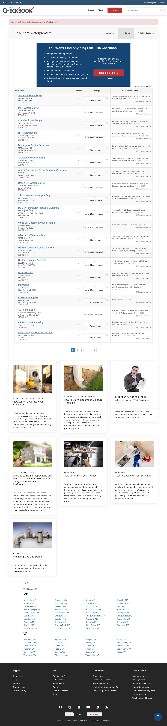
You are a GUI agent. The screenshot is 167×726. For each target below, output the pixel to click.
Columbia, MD (61, 603)
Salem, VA (89, 649)
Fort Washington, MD (32, 609)
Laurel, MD (28, 616)
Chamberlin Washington (30, 120)
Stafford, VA (60, 652)
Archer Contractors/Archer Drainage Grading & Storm (42, 171)
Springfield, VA (29, 652)
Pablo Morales (25, 272)
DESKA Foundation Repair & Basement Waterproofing (38, 209)
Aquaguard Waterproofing (31, 157)
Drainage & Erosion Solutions (33, 145)
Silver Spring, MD (92, 625)
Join (115, 10)
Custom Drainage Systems (32, 260)
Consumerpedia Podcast (104, 691)
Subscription (59, 680)
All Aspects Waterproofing (31, 235)
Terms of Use (19, 687)
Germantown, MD (31, 613)
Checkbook (98, 676)
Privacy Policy (19, 691)
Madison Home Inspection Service (36, 247)
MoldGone (23, 285)
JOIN (69, 714)
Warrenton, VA (29, 655)
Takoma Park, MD (31, 628)
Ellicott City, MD (92, 606)
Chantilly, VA (60, 642)
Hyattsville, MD (92, 613)
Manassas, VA (123, 646)
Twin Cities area (140, 694)
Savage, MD (28, 625)
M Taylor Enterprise (28, 297)
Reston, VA (59, 649)
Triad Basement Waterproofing (34, 195)
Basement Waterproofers (33, 33)
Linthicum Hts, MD (124, 616)
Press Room (58, 683)
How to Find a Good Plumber (81, 474)
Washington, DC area (142, 698)
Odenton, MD (29, 619)
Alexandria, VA (29, 639)
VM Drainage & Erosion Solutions (35, 332)
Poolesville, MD (123, 619)
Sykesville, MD (123, 625)
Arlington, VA (90, 639)
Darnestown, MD (30, 606)
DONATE (94, 714)
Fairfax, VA (90, 642)
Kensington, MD (123, 613)
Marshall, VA (28, 649)
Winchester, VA (61, 655)
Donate (91, 10)
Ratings (126, 33)
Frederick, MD (61, 609)
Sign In (101, 10)
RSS (55, 694)
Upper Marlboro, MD (63, 628)
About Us (17, 683)
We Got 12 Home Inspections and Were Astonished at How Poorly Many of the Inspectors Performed (32, 479)
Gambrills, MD (123, 609)
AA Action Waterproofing (30, 322)
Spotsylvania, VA (124, 649)
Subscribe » (109, 73)
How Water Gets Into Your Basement (29, 402)
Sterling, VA (90, 652)
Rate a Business (60, 691)
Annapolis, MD (29, 600)
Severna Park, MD (62, 625)
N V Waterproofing (27, 133)
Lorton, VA (59, 646)
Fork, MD (121, 606)
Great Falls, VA (29, 646)
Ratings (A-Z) (59, 676)
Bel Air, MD (90, 600)
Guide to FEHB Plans (103, 680)
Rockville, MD (61, 622)
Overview (109, 33)
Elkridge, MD (60, 606)
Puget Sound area (141, 687)
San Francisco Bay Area (143, 691)
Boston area (138, 676)
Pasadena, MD (91, 619)
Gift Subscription (100, 683)
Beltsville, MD (122, 600)
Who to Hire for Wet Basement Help (132, 400)
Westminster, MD (92, 628)
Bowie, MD (28, 603)
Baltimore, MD (61, 600)
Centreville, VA (29, 642)
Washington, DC (30, 589)
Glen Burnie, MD (62, 613)
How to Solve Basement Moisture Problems (83, 400)
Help (15, 680)
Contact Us (18, 676)
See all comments (144, 101)
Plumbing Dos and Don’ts (28, 555)
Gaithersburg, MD (93, 609)
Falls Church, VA (124, 642)
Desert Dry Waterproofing (31, 183)
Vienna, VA (121, 652)
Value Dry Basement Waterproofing (36, 223)
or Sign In (109, 78)
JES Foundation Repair (30, 95)
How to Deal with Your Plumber (133, 474)
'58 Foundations (26, 310)
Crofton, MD (90, 603)
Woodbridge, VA (92, 655)
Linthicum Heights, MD (95, 616)
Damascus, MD (123, 603)
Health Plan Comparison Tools (107, 687)
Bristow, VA (121, 639)
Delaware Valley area (142, 683)
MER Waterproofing (28, 108)
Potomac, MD (29, 622)
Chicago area (138, 680)
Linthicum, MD (61, 616)
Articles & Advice (146, 33)
